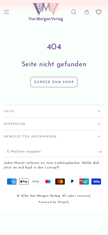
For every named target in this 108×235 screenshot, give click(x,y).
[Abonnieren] (101, 152)
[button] (73, 12)
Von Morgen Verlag (45, 195)
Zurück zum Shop (54, 82)
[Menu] (6, 12)
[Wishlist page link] (98, 12)
